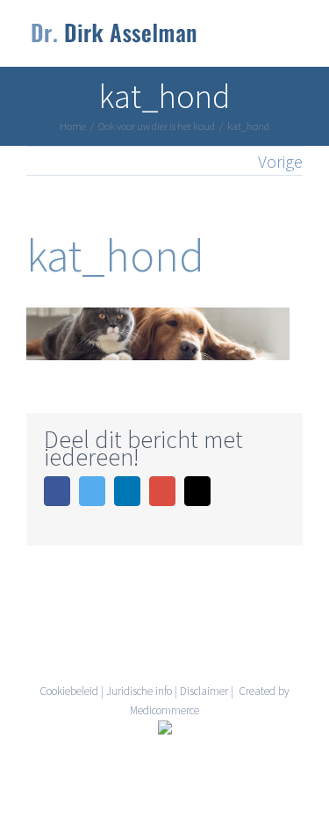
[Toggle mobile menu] (296, 40)
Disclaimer (204, 691)
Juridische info (139, 691)
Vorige (280, 161)
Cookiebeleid (68, 691)
